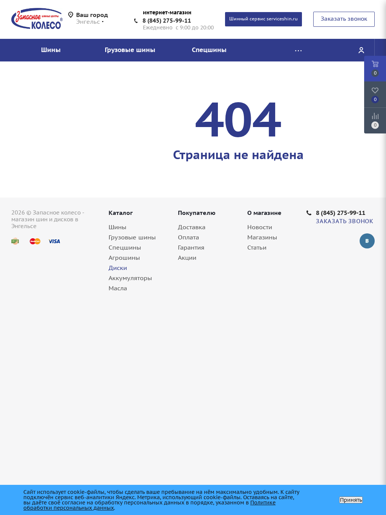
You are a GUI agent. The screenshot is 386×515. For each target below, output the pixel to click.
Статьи (257, 247)
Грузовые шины (132, 237)
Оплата (188, 237)
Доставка (191, 227)
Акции (187, 257)
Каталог (121, 212)
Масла (118, 288)
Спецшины (125, 247)
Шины (117, 227)
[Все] (298, 50)
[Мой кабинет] (361, 50)
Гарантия (191, 247)
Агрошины (124, 257)
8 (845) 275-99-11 (166, 20)
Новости (259, 227)
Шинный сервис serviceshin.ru (263, 18)
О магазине (264, 212)
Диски (118, 267)
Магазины (262, 237)
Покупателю (197, 212)
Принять (351, 500)
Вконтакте (367, 240)
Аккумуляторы (130, 278)
